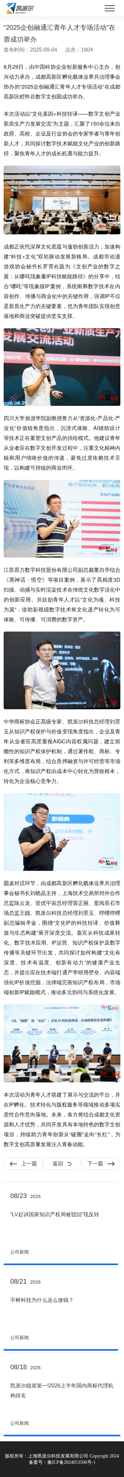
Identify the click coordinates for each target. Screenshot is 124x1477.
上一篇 (27, 1163)
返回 (60, 1163)
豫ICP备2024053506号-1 (71, 1462)
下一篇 (97, 1163)
